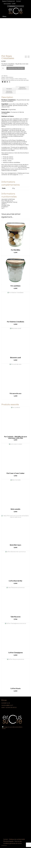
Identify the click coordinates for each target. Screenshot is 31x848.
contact (20, 174)
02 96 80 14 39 (5, 703)
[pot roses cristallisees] (15, 33)
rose (17, 80)
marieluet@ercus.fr (7, 705)
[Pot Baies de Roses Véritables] (26, 56)
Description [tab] (9, 88)
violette (27, 80)
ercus (23, 78)
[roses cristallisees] (5, 51)
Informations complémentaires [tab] (22, 88)
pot (15, 80)
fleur (25, 78)
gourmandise (7, 80)
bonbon (7, 78)
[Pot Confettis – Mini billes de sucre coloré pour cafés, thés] (29, 56)
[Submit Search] (8, 6)
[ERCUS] (15, 10)
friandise (3, 80)
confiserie (16, 78)
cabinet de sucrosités (11, 167)
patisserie (12, 80)
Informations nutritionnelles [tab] (9, 92)
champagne (11, 78)
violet (24, 80)
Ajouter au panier (15, 68)
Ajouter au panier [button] (15, 254)
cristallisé (20, 78)
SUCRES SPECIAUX (9, 77)
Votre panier (9, 3)
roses (19, 80)
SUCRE (21, 80)
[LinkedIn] (4, 711)
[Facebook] (2, 711)
